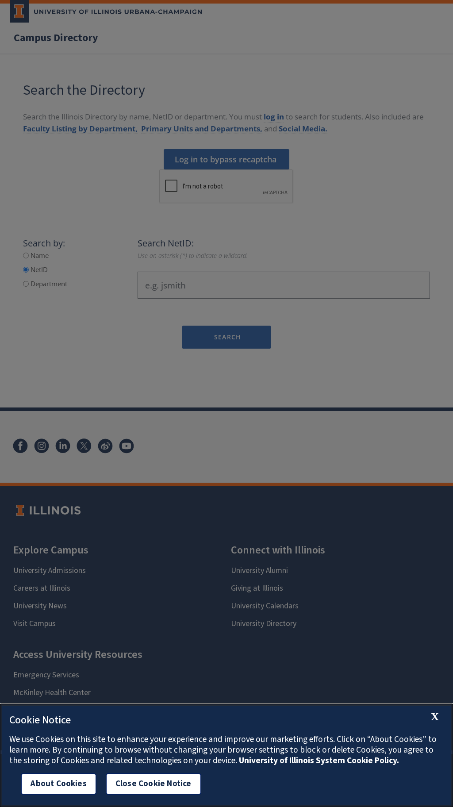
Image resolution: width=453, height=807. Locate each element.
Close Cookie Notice (153, 784)
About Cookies (58, 784)
